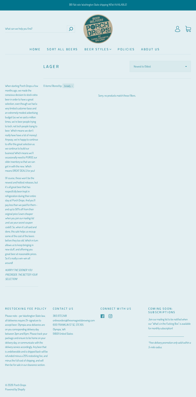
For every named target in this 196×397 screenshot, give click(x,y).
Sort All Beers (62, 49)
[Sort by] (160, 66)
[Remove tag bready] (68, 86)
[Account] (177, 29)
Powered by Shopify (15, 389)
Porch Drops (20, 385)
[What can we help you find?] (36, 28)
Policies (126, 49)
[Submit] (71, 28)
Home (35, 49)
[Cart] (188, 29)
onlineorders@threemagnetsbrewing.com (74, 320)
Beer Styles (96, 49)
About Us (150, 49)
